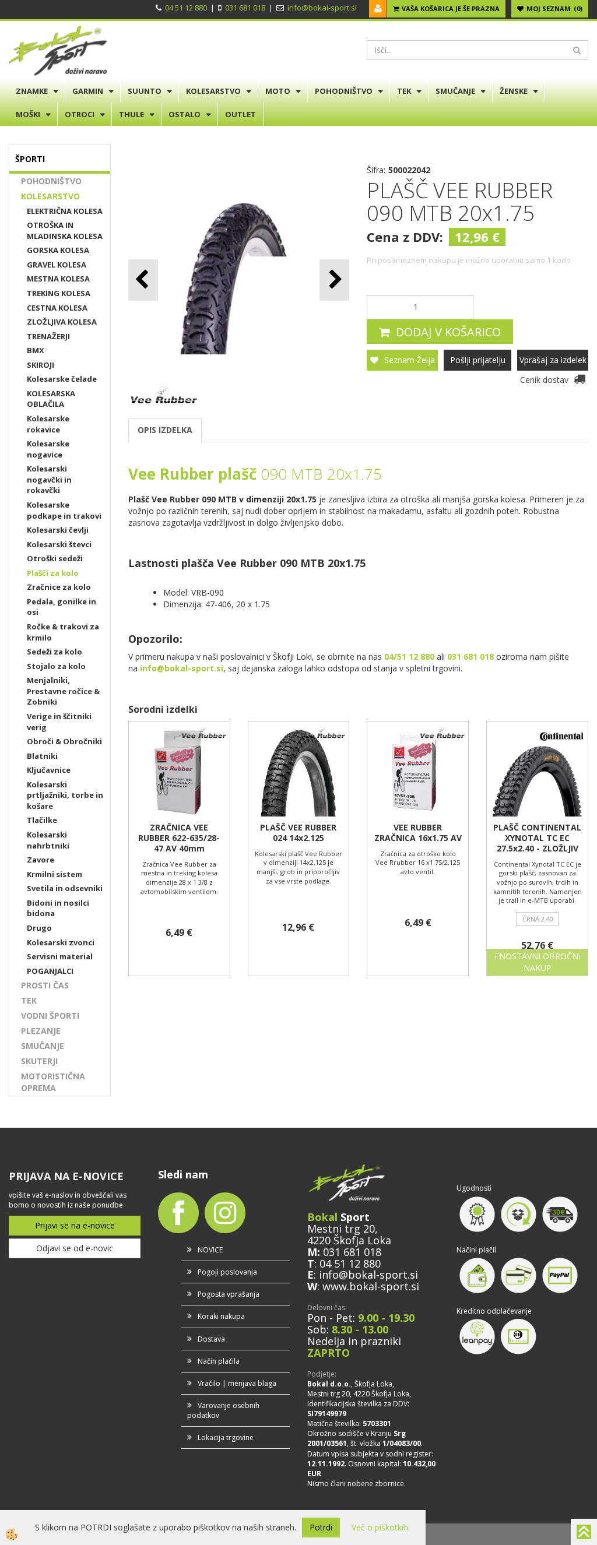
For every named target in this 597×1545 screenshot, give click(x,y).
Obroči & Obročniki (64, 741)
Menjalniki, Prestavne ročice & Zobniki (63, 691)
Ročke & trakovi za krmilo (63, 632)
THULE (131, 114)
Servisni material (60, 956)
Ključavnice (49, 770)
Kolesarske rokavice (48, 424)
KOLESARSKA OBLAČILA (51, 399)
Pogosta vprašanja (228, 1294)
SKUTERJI (39, 1061)
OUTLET (240, 114)
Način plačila (219, 1361)
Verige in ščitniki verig (59, 722)
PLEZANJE (41, 1030)
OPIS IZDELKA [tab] (165, 429)
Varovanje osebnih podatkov (223, 1410)
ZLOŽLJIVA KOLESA (62, 321)
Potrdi (321, 1527)
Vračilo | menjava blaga (237, 1383)
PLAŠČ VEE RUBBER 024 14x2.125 (298, 832)
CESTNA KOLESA (57, 307)
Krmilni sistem (54, 874)
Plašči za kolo (53, 573)
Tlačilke (42, 820)
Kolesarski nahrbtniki (48, 840)
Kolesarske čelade (62, 379)
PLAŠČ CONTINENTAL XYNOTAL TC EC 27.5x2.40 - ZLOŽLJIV (537, 838)
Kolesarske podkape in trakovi (64, 510)
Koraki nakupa (221, 1316)
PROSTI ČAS (45, 985)
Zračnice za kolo (59, 587)
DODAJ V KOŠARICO (448, 332)
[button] (334, 280)
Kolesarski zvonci (60, 942)
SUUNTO (144, 91)
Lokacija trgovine (226, 1437)
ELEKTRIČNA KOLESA (65, 211)
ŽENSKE (514, 91)
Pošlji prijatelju (477, 359)
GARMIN (87, 91)
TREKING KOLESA (58, 293)
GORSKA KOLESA (58, 250)
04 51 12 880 (186, 7)
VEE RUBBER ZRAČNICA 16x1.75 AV (418, 832)
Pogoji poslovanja (227, 1272)
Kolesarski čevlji (58, 530)
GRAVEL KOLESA (56, 264)
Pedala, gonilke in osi (61, 607)
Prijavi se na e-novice (75, 1225)
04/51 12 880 (409, 656)
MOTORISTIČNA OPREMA (53, 1082)
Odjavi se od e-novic (74, 1248)
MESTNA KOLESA (58, 278)
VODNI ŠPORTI (50, 1015)
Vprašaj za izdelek (553, 359)
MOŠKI (28, 114)
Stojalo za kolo (56, 666)
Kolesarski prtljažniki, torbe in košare (65, 795)
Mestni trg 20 (341, 1229)
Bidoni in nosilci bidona (58, 908)
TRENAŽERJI (48, 336)
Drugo (39, 928)
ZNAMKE (32, 91)
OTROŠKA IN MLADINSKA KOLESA (65, 230)
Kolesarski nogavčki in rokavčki (49, 479)
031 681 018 (245, 7)
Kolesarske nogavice (48, 449)
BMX (35, 350)
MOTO (277, 91)
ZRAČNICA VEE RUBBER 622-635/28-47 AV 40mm (179, 838)
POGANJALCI (50, 971)
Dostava (211, 1339)
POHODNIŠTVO (344, 91)
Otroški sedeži (55, 558)
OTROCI (79, 114)
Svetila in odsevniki (65, 888)
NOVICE (210, 1250)
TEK (404, 91)
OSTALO (184, 114)
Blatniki (42, 756)
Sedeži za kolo (54, 651)
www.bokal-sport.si (370, 1286)
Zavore (40, 859)
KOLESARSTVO (213, 91)
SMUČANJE (455, 91)
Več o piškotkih (380, 1527)
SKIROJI (40, 365)
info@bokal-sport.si (322, 7)
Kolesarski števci (59, 544)
